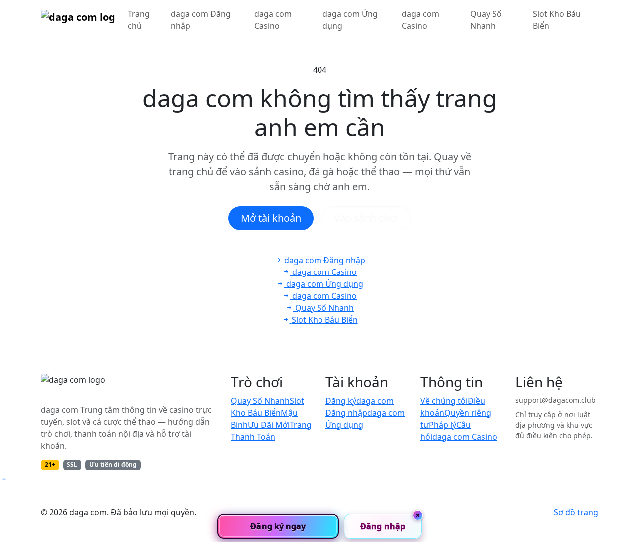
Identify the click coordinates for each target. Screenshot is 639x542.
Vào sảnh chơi (366, 218)
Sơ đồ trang (576, 512)
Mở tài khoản (271, 218)
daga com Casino (273, 19)
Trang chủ (139, 19)
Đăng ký (340, 400)
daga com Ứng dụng (350, 19)
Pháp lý (442, 424)
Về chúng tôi (444, 400)
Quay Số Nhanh (486, 19)
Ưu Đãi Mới (269, 424)
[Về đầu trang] (4, 480)
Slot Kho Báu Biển (557, 19)
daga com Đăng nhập (201, 19)
